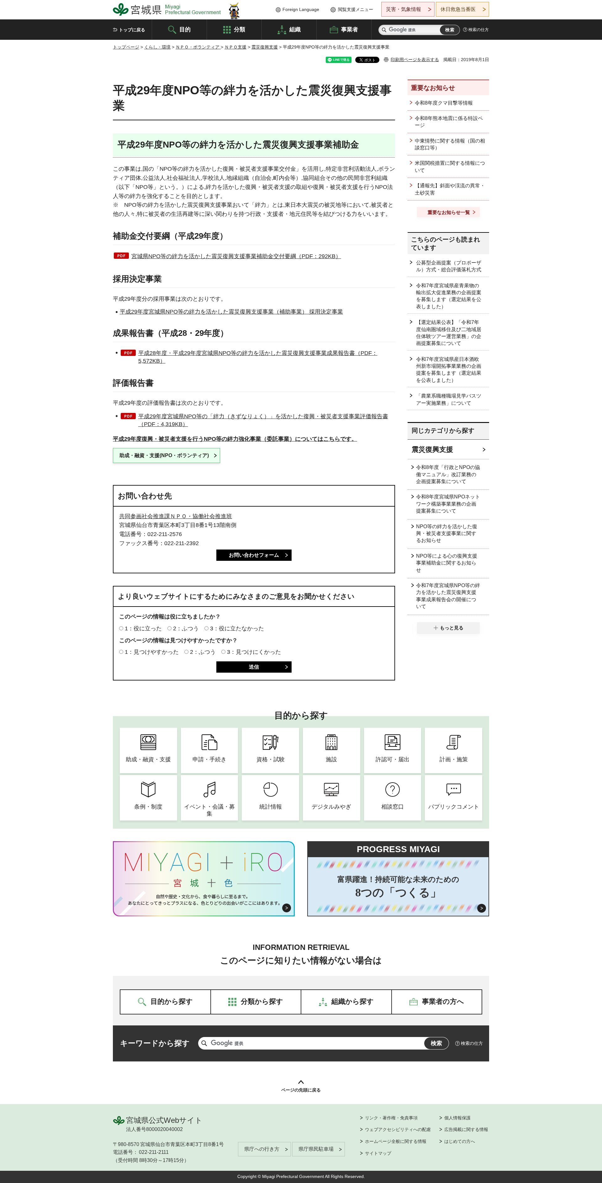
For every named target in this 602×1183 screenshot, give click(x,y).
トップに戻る (132, 29)
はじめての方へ (459, 1141)
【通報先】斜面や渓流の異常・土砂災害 (450, 189)
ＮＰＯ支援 (235, 47)
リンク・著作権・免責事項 (391, 1117)
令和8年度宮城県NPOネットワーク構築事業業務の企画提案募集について (448, 503)
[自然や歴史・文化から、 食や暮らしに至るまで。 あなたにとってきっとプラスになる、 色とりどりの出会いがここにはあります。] (204, 899)
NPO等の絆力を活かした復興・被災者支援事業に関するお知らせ (446, 533)
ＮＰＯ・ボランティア (198, 47)
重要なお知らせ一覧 (449, 212)
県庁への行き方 (261, 1149)
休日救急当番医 (458, 9)
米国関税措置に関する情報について (450, 166)
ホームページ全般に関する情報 (395, 1141)
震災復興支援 (264, 47)
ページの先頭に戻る (301, 1089)
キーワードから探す (155, 1043)
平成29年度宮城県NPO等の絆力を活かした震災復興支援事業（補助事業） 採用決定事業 (231, 312)
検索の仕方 (478, 29)
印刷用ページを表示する (415, 59)
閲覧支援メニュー (355, 9)
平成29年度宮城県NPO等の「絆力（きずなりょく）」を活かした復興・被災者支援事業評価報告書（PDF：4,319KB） (263, 420)
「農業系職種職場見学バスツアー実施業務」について (448, 399)
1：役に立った (143, 628)
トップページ (126, 47)
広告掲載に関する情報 (466, 1129)
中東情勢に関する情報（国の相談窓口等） (450, 144)
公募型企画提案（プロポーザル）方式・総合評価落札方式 (448, 266)
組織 (295, 29)
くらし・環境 (157, 47)
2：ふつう (186, 628)
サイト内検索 (384, 30)
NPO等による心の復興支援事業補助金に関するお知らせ (446, 563)
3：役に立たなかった (237, 628)
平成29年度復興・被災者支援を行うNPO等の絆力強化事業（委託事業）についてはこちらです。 (235, 439)
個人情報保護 (457, 1117)
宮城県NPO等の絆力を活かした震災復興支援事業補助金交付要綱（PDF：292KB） (236, 256)
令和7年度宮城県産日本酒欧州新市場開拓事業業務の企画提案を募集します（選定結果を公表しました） (448, 370)
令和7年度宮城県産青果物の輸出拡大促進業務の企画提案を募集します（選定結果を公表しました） (448, 296)
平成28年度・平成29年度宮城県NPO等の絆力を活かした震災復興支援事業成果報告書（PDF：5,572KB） (258, 357)
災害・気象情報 (403, 9)
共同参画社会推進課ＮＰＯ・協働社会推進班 (175, 516)
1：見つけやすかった (152, 652)
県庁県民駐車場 (316, 1149)
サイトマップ (378, 1153)
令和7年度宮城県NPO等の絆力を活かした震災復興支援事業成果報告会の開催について (448, 596)
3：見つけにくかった (254, 652)
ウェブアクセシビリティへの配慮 (398, 1129)
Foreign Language (301, 9)
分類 (239, 29)
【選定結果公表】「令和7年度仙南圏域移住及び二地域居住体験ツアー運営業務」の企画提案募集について (448, 333)
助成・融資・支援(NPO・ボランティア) (164, 455)
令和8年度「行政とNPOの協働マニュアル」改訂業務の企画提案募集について (448, 474)
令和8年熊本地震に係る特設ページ (449, 122)
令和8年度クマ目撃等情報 (444, 103)
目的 (185, 29)
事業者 (349, 29)
